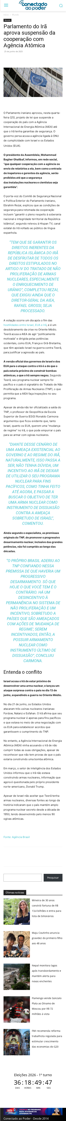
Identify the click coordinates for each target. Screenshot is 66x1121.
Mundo (15, 14)
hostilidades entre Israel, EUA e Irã (25, 325)
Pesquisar (53, 877)
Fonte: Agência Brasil (17, 837)
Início (6, 14)
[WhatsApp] (7, 59)
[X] (23, 59)
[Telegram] (31, 59)
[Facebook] (15, 59)
